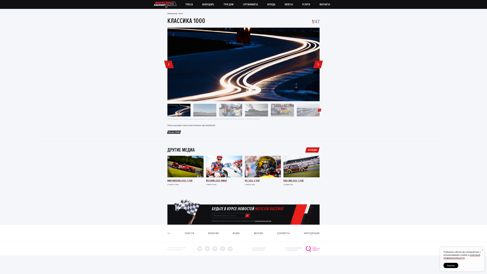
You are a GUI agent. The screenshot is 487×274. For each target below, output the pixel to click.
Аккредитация (312, 233)
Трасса (189, 4)
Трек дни (228, 4)
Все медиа (312, 150)
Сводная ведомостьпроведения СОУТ (259, 249)
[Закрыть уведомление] (482, 250)
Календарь (208, 4)
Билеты (289, 4)
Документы (283, 233)
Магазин (258, 233)
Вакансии (213, 233)
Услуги (306, 4)
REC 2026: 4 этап (252, 180)
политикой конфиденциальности (461, 256)
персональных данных (263, 221)
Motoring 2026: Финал (216, 180)
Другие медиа (181, 150)
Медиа (236, 233)
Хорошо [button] (451, 265)
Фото (181, 13)
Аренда (271, 4)
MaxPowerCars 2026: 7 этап (180, 180)
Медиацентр (172, 13)
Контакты (325, 4)
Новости (189, 233)
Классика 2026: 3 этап (293, 180)
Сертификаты (250, 4)
